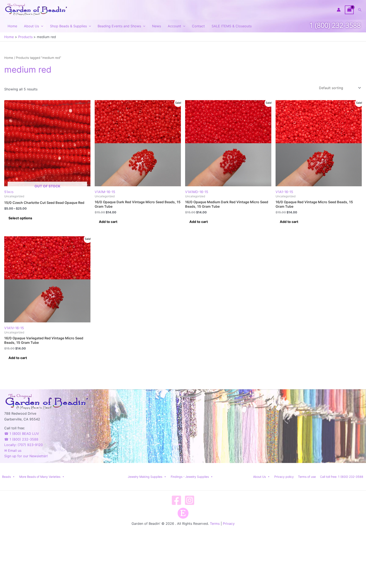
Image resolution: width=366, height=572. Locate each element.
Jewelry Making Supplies (145, 476)
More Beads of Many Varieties (39, 476)
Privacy (229, 523)
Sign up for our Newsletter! (26, 456)
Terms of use (307, 476)
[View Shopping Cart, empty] (349, 10)
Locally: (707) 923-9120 (23, 445)
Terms (215, 523)
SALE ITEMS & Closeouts (232, 26)
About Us (31, 26)
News (156, 26)
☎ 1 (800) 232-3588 (21, 439)
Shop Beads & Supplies (68, 26)
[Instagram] (189, 500)
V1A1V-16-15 (14, 328)
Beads (6, 476)
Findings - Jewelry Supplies (190, 476)
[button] (360, 9)
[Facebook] (176, 500)
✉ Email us (12, 450)
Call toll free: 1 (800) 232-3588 (341, 476)
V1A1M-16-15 (105, 192)
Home (12, 26)
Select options (20, 218)
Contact (198, 26)
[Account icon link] (339, 10)
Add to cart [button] (108, 222)
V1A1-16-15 (284, 192)
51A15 (32, 189)
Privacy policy (284, 476)
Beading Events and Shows (119, 26)
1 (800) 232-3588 (335, 25)
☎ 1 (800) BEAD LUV (21, 433)
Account (174, 26)
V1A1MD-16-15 (196, 192)
